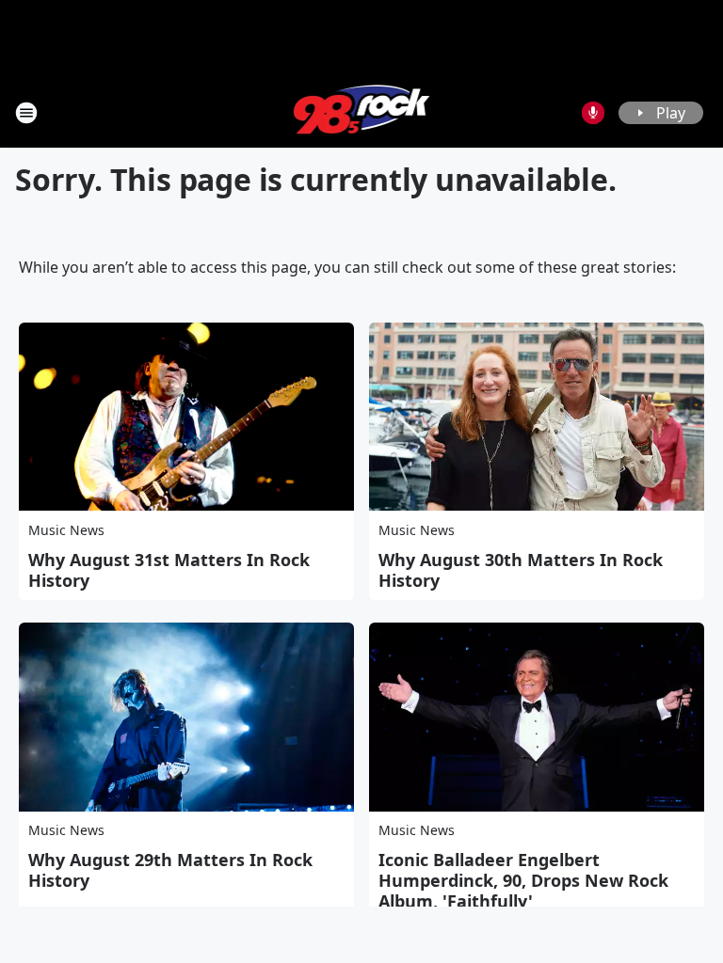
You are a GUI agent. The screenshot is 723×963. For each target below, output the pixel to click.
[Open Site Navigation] (26, 113)
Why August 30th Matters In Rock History (520, 570)
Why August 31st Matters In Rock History (169, 570)
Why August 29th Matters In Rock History (170, 870)
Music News (66, 530)
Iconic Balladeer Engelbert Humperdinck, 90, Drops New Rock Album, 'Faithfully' (523, 880)
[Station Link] (362, 112)
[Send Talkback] (593, 113)
